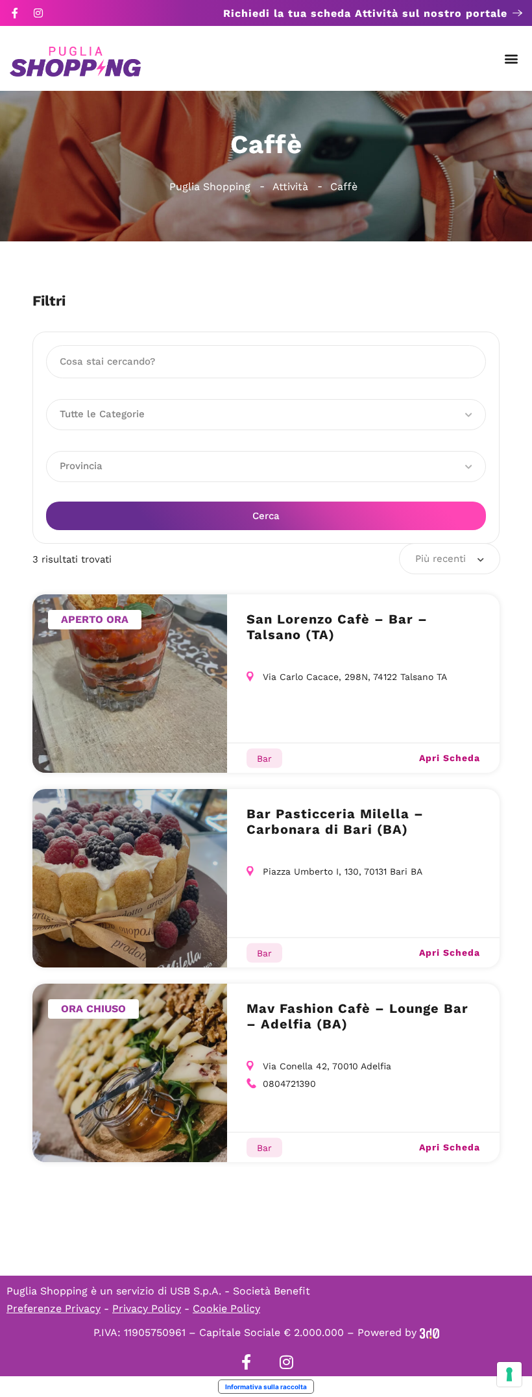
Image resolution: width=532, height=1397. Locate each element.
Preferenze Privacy (53, 1308)
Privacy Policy (146, 1308)
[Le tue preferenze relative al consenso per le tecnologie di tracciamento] (509, 1374)
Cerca (266, 516)
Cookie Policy (226, 1308)
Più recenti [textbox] (440, 559)
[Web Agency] (429, 1332)
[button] (511, 58)
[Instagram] (38, 13)
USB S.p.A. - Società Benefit (240, 1291)
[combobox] (449, 558)
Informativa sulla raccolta (266, 1387)
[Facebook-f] (15, 13)
